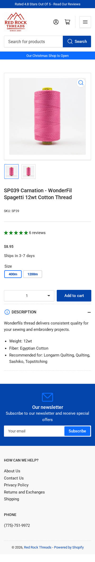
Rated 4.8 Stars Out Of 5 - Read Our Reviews (47, 4)
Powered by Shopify (69, 547)
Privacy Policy (16, 485)
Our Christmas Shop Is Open (47, 56)
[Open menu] (85, 22)
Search (81, 41)
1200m (32, 274)
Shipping (11, 499)
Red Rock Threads (37, 547)
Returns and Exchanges (24, 492)
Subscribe (77, 431)
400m (13, 274)
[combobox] (47, 41)
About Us (12, 471)
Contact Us (14, 478)
